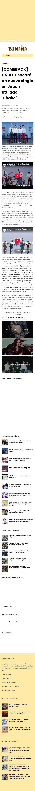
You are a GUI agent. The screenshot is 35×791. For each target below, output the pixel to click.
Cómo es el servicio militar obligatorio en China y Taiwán (18, 559)
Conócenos (7, 674)
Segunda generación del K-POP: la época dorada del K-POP (20, 459)
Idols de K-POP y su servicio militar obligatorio (20, 536)
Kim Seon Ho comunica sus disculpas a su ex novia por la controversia (21, 520)
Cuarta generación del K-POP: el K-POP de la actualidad (20, 442)
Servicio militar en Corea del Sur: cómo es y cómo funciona (19, 551)
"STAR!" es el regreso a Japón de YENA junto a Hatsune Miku (19, 720)
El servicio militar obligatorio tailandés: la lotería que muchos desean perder (19, 567)
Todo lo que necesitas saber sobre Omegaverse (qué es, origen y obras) (20, 503)
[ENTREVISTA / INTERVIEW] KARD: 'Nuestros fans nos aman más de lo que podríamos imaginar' (19, 776)
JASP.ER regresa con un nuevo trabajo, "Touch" (18, 705)
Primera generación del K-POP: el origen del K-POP (20, 485)
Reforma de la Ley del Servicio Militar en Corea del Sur (18, 543)
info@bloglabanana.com (9, 40)
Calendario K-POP (9, 690)
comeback (5, 63)
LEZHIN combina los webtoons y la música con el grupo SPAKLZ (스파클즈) (19, 729)
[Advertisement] (17, 21)
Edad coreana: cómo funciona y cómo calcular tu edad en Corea (19, 468)
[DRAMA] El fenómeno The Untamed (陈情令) (21, 450)
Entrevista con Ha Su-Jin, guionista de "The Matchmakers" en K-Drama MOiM (20, 758)
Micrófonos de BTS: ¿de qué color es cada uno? (20, 476)
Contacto (6, 678)
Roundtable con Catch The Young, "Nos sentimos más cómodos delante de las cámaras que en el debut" (19, 749)
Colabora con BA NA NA (11, 686)
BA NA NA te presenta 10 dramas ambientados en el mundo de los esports (19, 495)
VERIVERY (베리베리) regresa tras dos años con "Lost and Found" (20, 713)
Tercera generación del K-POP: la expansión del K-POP (20, 511)
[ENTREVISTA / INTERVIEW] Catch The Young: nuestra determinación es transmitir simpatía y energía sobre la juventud (19, 767)
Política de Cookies (9, 682)
